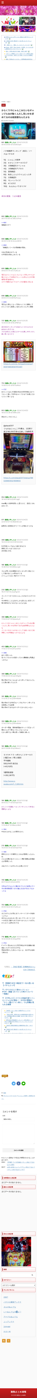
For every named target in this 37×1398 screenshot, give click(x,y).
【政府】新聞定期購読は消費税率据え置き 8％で (19, 1025)
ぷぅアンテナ (9, 1322)
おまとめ (7, 1331)
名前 (3, 1115)
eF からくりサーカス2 (9, 1096)
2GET (6, 1297)
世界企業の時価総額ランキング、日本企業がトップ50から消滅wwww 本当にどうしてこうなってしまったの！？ (19, 1021)
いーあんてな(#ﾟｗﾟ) (12, 1312)
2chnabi (7, 1327)
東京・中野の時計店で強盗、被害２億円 (16, 51)
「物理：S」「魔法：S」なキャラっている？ (18, 45)
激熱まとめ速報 (18, 1391)
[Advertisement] (18, 80)
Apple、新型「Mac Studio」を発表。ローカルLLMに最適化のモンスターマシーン (19, 48)
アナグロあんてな (11, 1317)
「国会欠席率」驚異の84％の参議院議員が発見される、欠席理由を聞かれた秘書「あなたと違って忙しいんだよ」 (19, 1016)
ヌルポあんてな (10, 1307)
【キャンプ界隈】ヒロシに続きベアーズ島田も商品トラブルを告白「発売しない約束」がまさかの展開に (19, 54)
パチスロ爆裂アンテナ (12, 1302)
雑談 (4, 1093)
